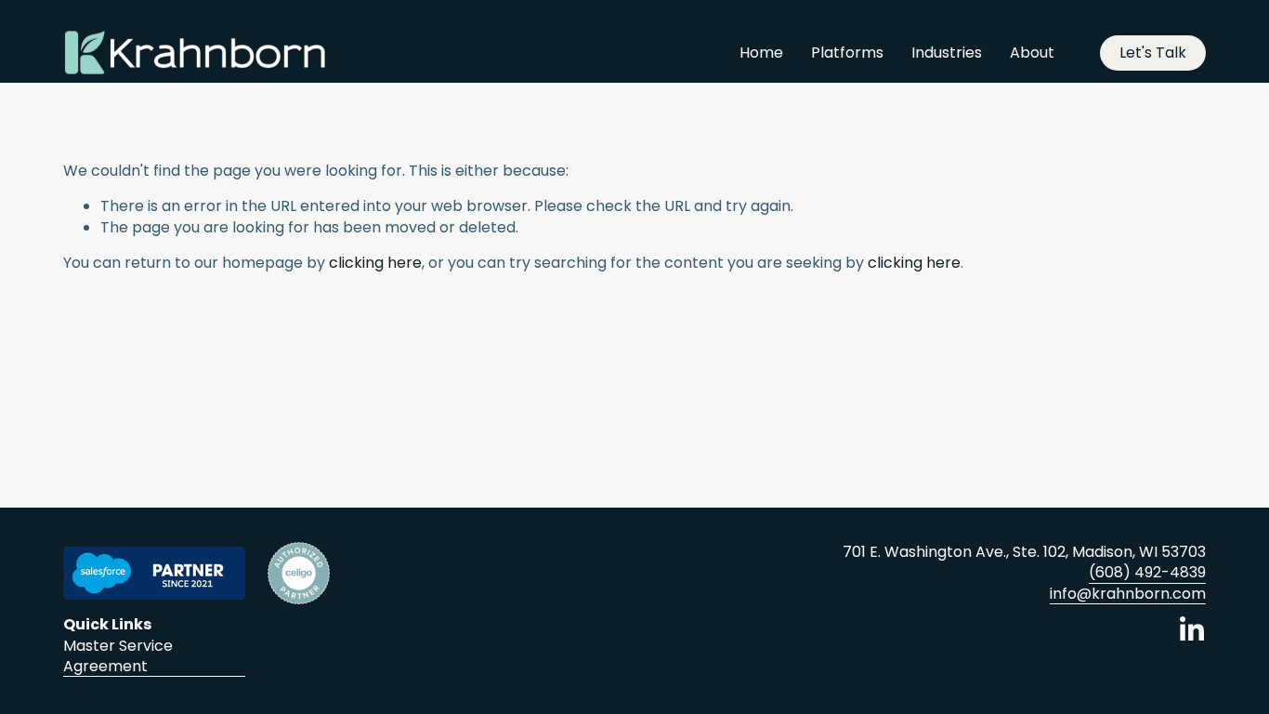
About (1032, 52)
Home (761, 52)
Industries (946, 52)
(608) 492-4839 (1147, 572)
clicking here (375, 262)
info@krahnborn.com (1128, 594)
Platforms (847, 52)
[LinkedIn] (1191, 629)
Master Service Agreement (118, 656)
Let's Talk (1152, 52)
